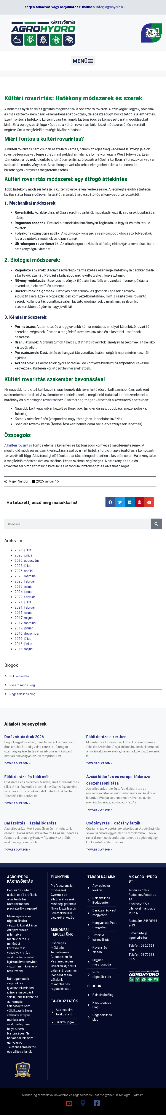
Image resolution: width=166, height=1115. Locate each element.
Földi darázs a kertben (106, 736)
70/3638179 (149, 35)
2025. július (23, 566)
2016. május (24, 649)
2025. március (25, 576)
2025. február (25, 581)
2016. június (23, 644)
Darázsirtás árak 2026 (24, 736)
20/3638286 (159, 35)
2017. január (24, 628)
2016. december (27, 633)
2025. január (24, 587)
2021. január (24, 613)
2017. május (24, 618)
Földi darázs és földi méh (26, 776)
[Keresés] (156, 524)
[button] (83, 61)
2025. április (24, 571)
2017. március (25, 623)
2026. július (23, 550)
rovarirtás (50, 400)
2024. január (24, 592)
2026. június (23, 555)
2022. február (25, 597)
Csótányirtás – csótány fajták (113, 823)
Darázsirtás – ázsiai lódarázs (30, 823)
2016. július (23, 639)
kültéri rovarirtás (19, 445)
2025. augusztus (27, 560)
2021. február (25, 607)
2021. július (23, 602)
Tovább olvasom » (17, 763)
